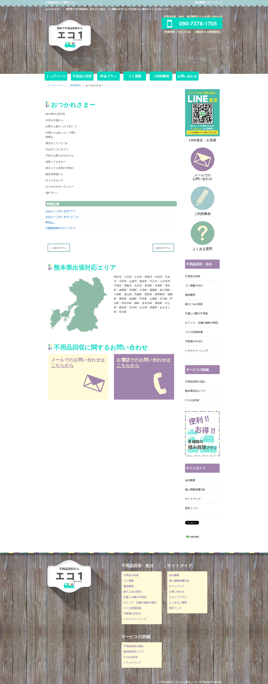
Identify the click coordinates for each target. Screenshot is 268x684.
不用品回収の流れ (195, 381)
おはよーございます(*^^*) (60, 211)
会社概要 (200, 2)
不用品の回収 (82, 76)
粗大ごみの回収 (194, 304)
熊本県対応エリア (195, 390)
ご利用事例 (161, 76)
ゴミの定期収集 (194, 332)
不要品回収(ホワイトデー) (60, 228)
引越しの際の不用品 (196, 313)
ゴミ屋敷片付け (194, 285)
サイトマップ (214, 2)
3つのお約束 (192, 400)
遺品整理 (190, 294)
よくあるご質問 (178, 602)
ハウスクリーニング (196, 350)
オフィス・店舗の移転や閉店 (201, 322)
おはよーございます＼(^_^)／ (63, 216)
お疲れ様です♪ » (163, 247)
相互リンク (191, 508)
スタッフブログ (178, 597)
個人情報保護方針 (195, 489)
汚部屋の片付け (194, 341)
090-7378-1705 (198, 23)
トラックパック (132, 662)
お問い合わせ (187, 76)
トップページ (56, 76)
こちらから (62, 365)
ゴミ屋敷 (134, 76)
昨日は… (51, 222)
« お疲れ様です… (58, 247)
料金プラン (108, 76)
